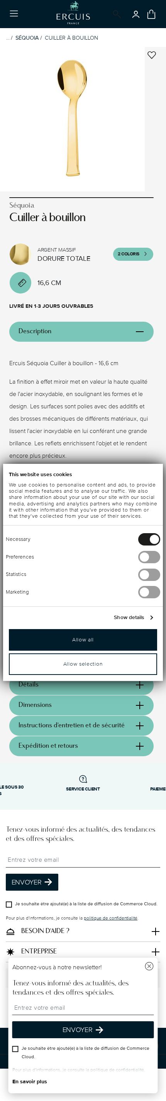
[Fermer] (149, 967)
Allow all (83, 639)
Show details (129, 617)
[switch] (149, 557)
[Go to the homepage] (73, 14)
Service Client (83, 789)
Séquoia (27, 38)
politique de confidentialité (110, 918)
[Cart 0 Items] (151, 14)
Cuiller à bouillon (71, 38)
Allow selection (83, 664)
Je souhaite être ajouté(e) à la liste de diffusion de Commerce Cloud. (86, 904)
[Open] (115, 14)
